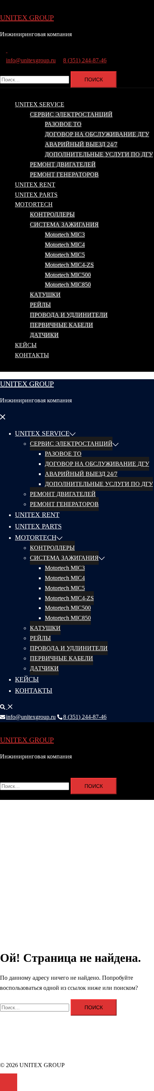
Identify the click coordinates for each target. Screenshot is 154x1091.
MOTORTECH (34, 204)
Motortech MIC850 (68, 284)
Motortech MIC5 (65, 255)
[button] (6, 50)
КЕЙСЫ (26, 345)
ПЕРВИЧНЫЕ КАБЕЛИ (61, 325)
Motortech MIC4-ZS (69, 265)
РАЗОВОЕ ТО (63, 124)
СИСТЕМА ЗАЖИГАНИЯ (64, 224)
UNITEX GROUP (27, 17)
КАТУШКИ (45, 295)
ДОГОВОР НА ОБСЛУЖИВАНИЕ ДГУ (97, 134)
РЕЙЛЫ (40, 305)
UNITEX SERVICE (39, 104)
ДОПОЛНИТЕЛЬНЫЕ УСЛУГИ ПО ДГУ (99, 154)
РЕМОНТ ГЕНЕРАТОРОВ (64, 174)
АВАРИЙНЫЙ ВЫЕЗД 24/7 (81, 144)
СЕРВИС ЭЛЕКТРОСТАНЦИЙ (71, 114)
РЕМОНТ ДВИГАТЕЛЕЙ (63, 164)
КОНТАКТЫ (32, 355)
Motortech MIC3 (65, 234)
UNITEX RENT (35, 184)
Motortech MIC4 (65, 244)
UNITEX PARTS (36, 194)
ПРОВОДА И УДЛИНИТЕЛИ (69, 315)
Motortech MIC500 (68, 275)
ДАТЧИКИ (44, 335)
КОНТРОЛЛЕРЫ (52, 214)
